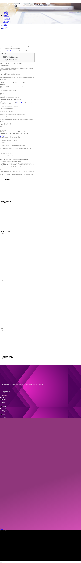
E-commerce (5, 23)
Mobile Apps (3, 28)
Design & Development (5, 22)
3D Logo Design (6, 13)
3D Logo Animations (6, 21)
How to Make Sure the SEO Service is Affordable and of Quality (10, 59)
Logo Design (5, 11)
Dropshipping (5, 24)
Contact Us (3, 30)
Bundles (3, 29)
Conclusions (5, 60)
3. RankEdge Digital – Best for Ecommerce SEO (8, 56)
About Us (3, 10)
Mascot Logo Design (6, 14)
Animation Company (6, 16)
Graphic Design (6, 12)
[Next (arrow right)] (1, 562)
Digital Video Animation (7, 17)
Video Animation (4, 15)
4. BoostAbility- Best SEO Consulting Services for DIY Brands (10, 57)
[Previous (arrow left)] (0, 562)
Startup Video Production (7, 20)
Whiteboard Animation (7, 18)
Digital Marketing (4, 25)
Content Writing (6, 27)
